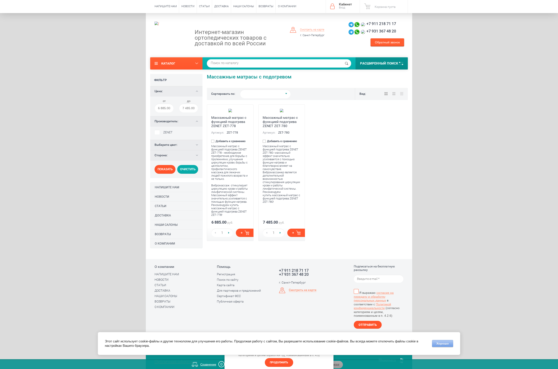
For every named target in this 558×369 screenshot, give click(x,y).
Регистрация (226, 274)
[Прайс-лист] (401, 93)
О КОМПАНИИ (287, 6)
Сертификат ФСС (229, 296)
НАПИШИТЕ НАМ (166, 6)
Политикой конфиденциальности (372, 306)
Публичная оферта (230, 301)
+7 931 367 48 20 (381, 31)
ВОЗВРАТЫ (266, 6)
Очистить (188, 169)
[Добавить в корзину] (244, 233)
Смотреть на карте (312, 29)
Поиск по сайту (227, 279)
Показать (165, 169)
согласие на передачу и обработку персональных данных (374, 296)
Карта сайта (226, 285)
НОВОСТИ (187, 6)
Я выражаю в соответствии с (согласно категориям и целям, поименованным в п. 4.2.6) (377, 304)
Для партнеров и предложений (239, 290)
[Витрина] (386, 93)
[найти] (346, 63)
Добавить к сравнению (230, 141)
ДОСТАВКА (221, 6)
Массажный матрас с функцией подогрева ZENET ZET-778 (228, 122)
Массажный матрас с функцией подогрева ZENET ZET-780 (280, 122)
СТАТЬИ (204, 6)
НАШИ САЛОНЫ (243, 6)
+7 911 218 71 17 (381, 23)
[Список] (394, 93)
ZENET (167, 132)
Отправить (368, 324)
